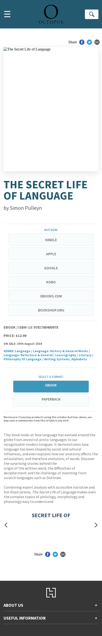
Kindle (51, 239)
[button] (6, 525)
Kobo (51, 282)
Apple (51, 253)
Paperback (51, 399)
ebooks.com (51, 296)
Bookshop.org (51, 310)
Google (51, 267)
